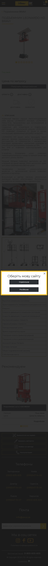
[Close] (44, 273)
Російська (24, 290)
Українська (24, 282)
